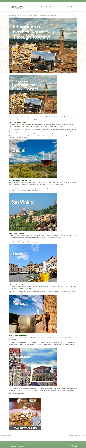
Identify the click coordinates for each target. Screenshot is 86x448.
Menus (51, 7)
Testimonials (62, 7)
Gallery (56, 7)
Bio (17, 442)
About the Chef (44, 7)
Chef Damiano (12, 442)
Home (38, 7)
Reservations (74, 7)
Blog (68, 7)
